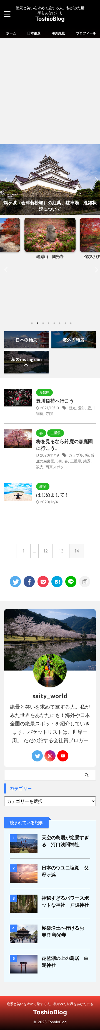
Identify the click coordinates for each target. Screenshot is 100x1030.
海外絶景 (58, 33)
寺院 (49, 413)
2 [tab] (37, 323)
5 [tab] (54, 323)
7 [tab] (65, 323)
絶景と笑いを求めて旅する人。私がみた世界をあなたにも (50, 1004)
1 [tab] (32, 323)
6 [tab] (59, 323)
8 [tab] (71, 323)
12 (45, 551)
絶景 (87, 461)
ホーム (11, 33)
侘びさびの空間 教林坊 (50, 256)
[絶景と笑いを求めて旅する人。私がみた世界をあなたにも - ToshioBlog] (56, 581)
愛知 (81, 408)
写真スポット (56, 467)
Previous (5, 180)
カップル (76, 455)
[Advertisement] (50, 91)
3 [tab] (43, 323)
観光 (72, 408)
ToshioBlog (50, 18)
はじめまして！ (52, 495)
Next (95, 180)
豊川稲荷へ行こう (55, 401)
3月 (59, 461)
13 (61, 551)
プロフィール (86, 33)
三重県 (75, 461)
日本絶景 (34, 33)
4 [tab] (48, 323)
